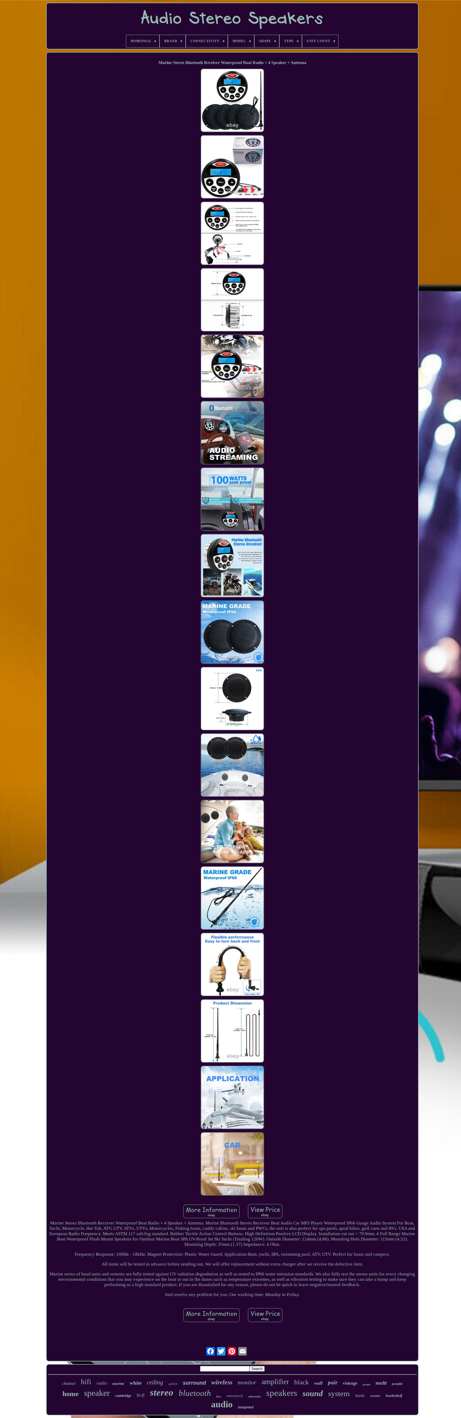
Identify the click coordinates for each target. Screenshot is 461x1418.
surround (194, 1383)
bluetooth (195, 1393)
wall (318, 1383)
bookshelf (394, 1395)
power (366, 1384)
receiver (375, 1396)
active (173, 1384)
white (135, 1383)
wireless (221, 1382)
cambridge (123, 1396)
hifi (86, 1382)
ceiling (155, 1382)
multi (381, 1383)
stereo (161, 1392)
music (360, 1395)
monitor (247, 1382)
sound (313, 1393)
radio (102, 1383)
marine (118, 1383)
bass (218, 1396)
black (301, 1382)
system (339, 1393)
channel (68, 1383)
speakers (281, 1393)
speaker (97, 1393)
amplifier (275, 1381)
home (70, 1394)
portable (397, 1384)
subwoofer (254, 1396)
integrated (245, 1407)
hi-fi (141, 1395)
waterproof (234, 1396)
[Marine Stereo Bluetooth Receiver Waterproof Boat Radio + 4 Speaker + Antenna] (232, 101)
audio (222, 1404)
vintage (350, 1383)
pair (332, 1382)
